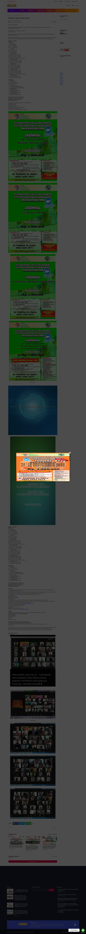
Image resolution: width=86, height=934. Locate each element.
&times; (70, 453)
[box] (43, 467)
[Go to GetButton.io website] (83, 932)
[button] (43, 467)
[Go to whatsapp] (83, 930)
